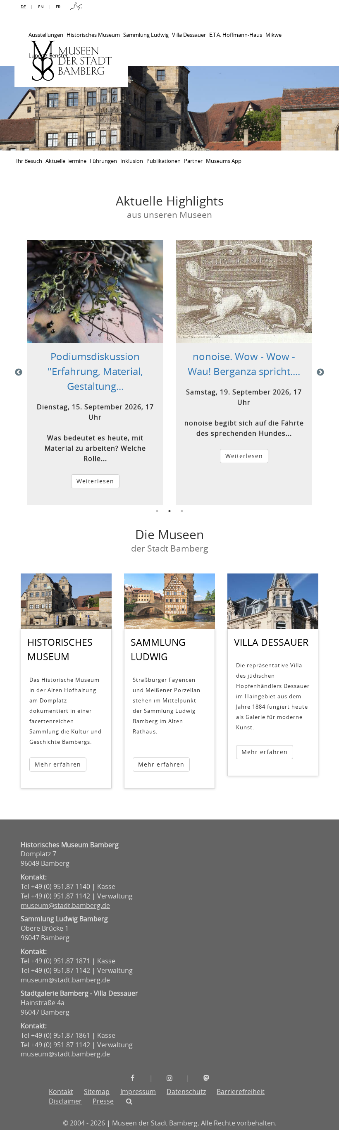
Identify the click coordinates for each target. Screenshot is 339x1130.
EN (41, 7)
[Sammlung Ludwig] (169, 601)
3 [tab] (182, 511)
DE (23, 7)
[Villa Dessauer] (272, 601)
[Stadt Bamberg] (76, 7)
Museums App (223, 161)
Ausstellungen (46, 34)
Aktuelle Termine (65, 161)
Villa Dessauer (189, 34)
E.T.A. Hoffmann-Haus (235, 34)
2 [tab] (169, 511)
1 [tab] (157, 511)
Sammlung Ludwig (146, 34)
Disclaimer (65, 1101)
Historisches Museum (93, 34)
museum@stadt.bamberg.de (65, 905)
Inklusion (131, 161)
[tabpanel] (95, 372)
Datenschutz (186, 1091)
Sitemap (97, 1091)
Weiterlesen (95, 481)
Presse (103, 1101)
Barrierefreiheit (241, 1091)
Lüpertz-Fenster (48, 55)
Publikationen (163, 161)
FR (58, 7)
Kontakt (61, 1091)
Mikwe (273, 34)
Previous (18, 372)
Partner (193, 161)
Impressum (138, 1091)
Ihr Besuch (29, 161)
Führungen (103, 161)
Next (320, 372)
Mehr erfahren (58, 764)
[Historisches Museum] (66, 601)
